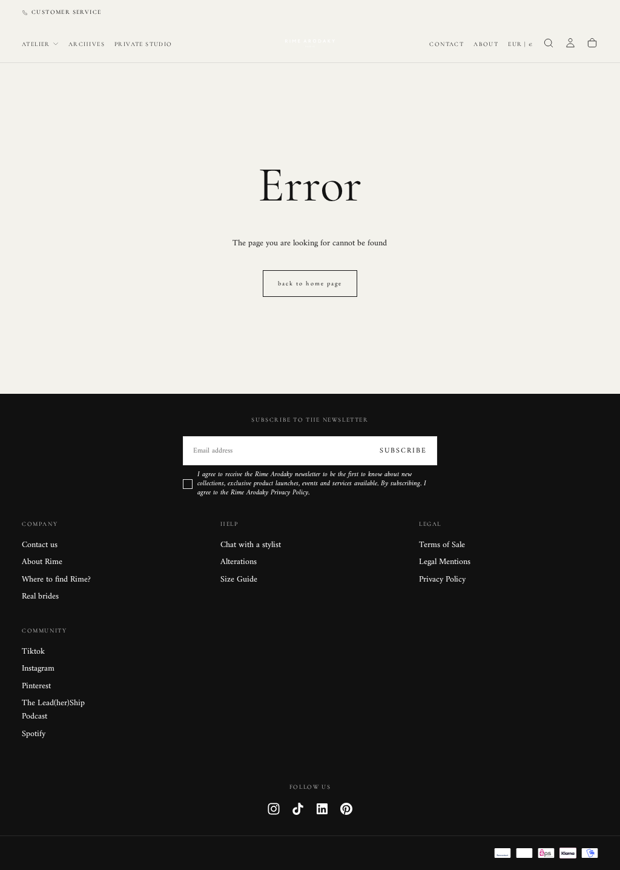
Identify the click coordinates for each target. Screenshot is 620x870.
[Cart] (592, 44)
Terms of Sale (442, 545)
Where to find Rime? (56, 580)
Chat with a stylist (250, 545)
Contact (446, 44)
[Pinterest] (346, 809)
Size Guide (238, 580)
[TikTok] (298, 809)
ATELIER (36, 44)
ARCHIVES (86, 44)
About (485, 44)
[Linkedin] (322, 809)
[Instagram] (273, 809)
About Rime (42, 562)
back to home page (310, 283)
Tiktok (33, 652)
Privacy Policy (442, 580)
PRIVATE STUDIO (143, 44)
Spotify (33, 734)
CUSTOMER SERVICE (66, 12)
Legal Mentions (444, 562)
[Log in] (570, 44)
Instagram (38, 669)
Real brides (40, 596)
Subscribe (403, 451)
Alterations (238, 562)
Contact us (40, 545)
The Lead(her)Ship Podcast (53, 710)
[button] (520, 44)
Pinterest (36, 686)
